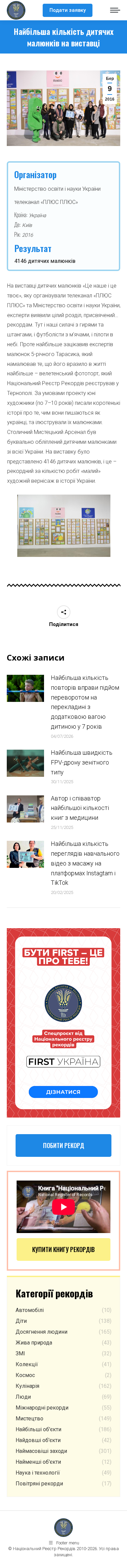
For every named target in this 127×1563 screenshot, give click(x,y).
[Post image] (25, 688)
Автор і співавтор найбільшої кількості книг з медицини (80, 808)
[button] (8, 528)
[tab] (53, 563)
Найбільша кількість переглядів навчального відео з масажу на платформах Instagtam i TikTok (85, 863)
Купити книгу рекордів (63, 1249)
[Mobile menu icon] (115, 10)
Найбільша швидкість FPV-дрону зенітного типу (81, 762)
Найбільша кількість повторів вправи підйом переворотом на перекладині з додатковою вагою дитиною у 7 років (85, 702)
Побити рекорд (63, 1145)
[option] (63, 526)
